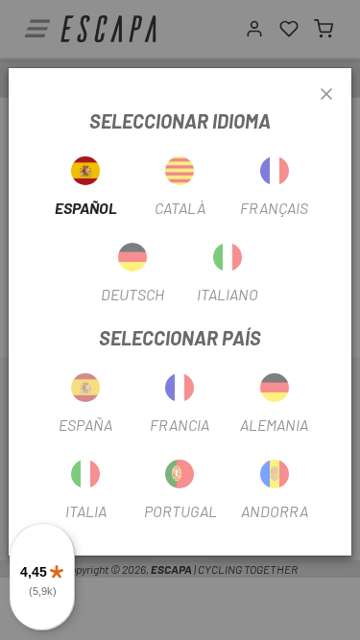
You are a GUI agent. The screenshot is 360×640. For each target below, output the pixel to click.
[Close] (326, 95)
